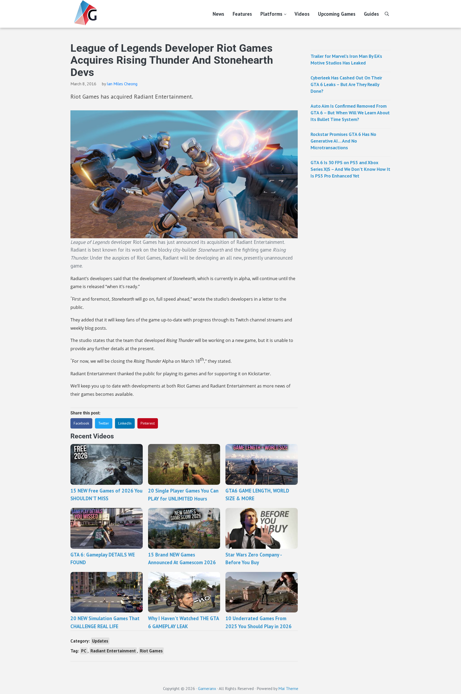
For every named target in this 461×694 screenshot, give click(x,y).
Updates (100, 641)
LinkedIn (125, 423)
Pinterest (148, 423)
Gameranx (207, 688)
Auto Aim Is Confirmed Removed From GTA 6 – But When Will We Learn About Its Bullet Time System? (350, 112)
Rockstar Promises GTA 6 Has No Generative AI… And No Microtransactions (343, 141)
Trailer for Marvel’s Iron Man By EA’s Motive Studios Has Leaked (346, 59)
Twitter (103, 423)
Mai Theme (288, 688)
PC (83, 651)
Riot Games (151, 651)
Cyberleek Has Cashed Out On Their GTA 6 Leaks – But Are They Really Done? (346, 84)
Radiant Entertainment (113, 651)
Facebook (81, 423)
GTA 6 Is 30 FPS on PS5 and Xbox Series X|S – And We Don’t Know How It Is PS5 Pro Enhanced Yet (350, 169)
